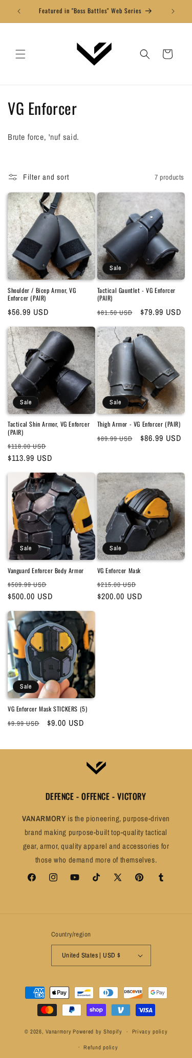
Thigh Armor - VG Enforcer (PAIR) (139, 424)
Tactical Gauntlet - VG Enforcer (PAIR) (136, 294)
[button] (20, 54)
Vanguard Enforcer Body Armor (46, 571)
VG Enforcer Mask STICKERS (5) (47, 709)
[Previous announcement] (19, 11)
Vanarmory (58, 1031)
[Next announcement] (173, 11)
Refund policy (100, 1047)
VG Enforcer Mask (119, 571)
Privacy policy (150, 1031)
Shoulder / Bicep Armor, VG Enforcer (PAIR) (42, 294)
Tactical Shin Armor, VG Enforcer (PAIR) (49, 428)
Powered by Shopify (97, 1031)
